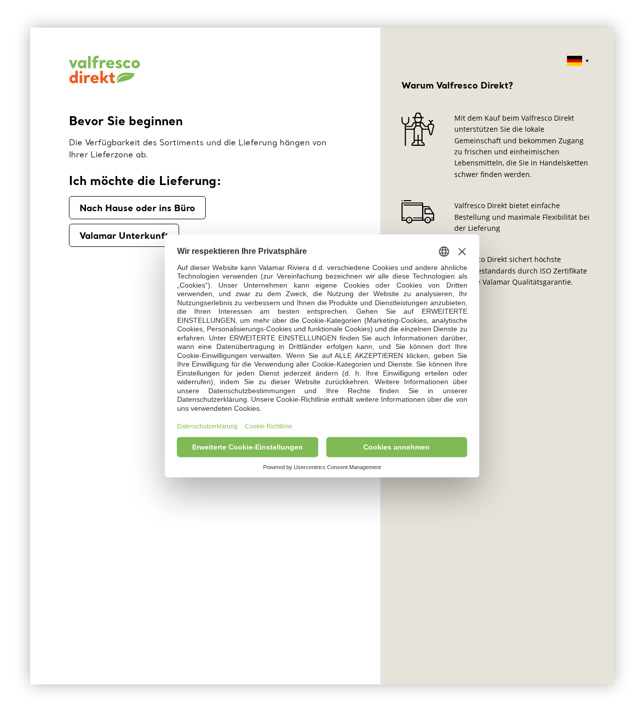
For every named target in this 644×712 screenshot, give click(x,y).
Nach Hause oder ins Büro (137, 208)
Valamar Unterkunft (124, 235)
